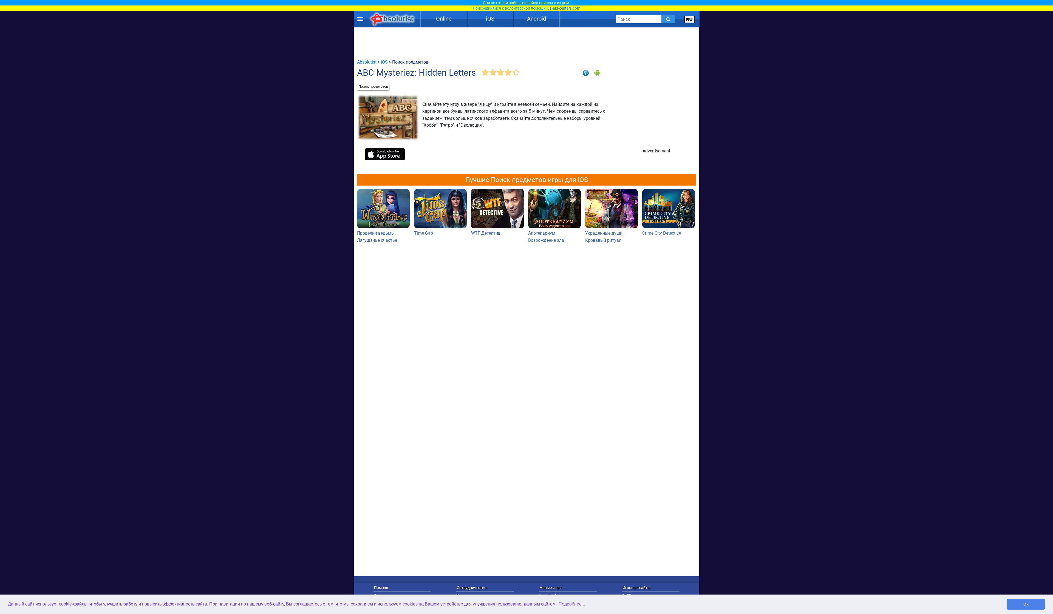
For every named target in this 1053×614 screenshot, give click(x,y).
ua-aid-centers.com (563, 8)
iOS (490, 18)
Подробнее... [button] (572, 604)
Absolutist (367, 62)
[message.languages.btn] (690, 19)
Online (444, 18)
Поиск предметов (373, 86)
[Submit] (668, 19)
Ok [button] (1026, 604)
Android (536, 18)
